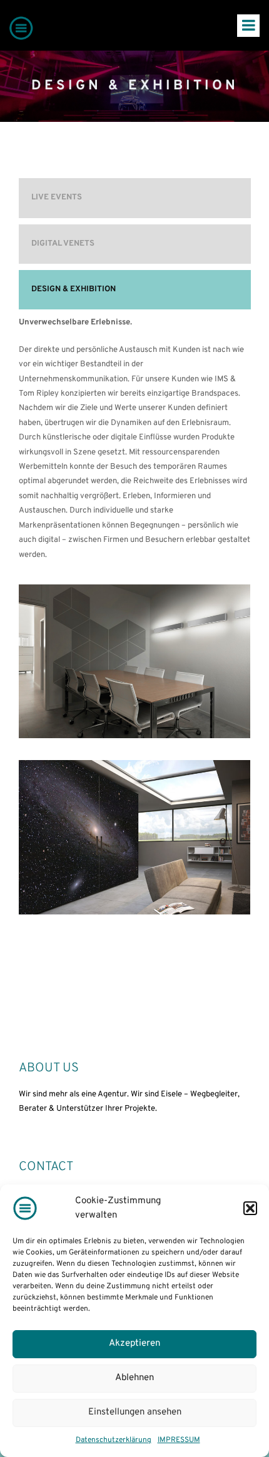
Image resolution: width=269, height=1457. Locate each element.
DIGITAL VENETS (62, 244)
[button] (250, 1208)
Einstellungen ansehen (134, 1412)
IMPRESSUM (179, 1440)
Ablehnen (134, 1378)
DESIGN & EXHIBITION (73, 289)
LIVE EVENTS (56, 198)
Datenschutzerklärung (113, 1440)
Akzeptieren (134, 1343)
